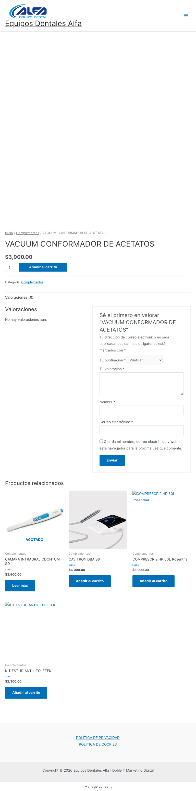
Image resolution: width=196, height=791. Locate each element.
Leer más (20, 585)
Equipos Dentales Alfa (43, 23)
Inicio (9, 233)
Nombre (107, 402)
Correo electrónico (116, 422)
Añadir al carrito (43, 267)
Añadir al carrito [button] (90, 581)
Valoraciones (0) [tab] (19, 297)
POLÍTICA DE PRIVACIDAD (98, 738)
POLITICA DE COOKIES (98, 744)
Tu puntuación (113, 360)
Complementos (27, 233)
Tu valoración (112, 369)
